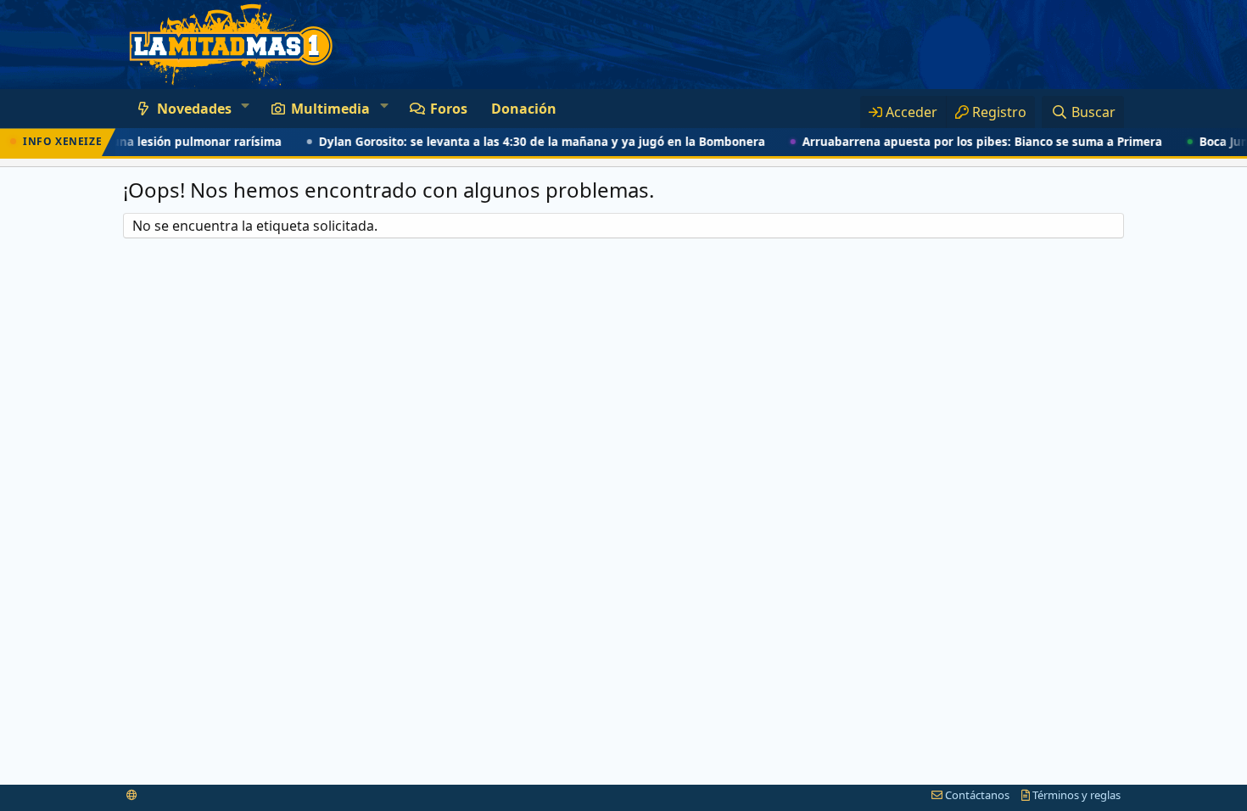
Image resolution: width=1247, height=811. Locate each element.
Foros (448, 108)
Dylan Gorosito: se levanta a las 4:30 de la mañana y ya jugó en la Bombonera (529, 141)
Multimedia (330, 108)
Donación (523, 108)
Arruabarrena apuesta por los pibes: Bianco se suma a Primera (969, 141)
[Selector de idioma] (132, 795)
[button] (244, 105)
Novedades (194, 108)
